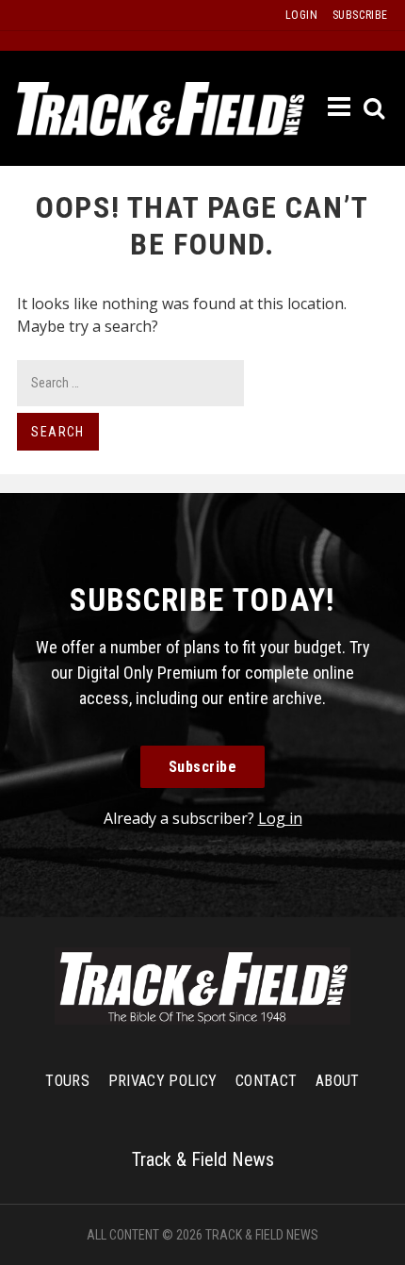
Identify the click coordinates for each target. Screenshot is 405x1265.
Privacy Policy (162, 1081)
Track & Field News (160, 108)
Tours (67, 1081)
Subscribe (203, 767)
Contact (266, 1081)
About (338, 1081)
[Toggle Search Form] (375, 109)
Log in (280, 818)
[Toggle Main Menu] (340, 107)
